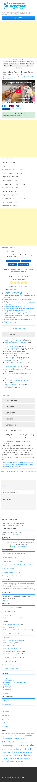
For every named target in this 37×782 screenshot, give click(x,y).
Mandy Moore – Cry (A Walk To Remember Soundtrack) (18, 565)
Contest (6, 615)
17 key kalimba (18, 736)
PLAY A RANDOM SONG (18, 328)
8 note (12, 736)
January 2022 (9, 645)
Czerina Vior (5, 719)
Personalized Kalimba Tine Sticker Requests (17, 630)
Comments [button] (10, 413)
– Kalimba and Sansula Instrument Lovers (14, 682)
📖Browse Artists (8, 61)
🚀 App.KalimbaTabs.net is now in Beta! (13, 553)
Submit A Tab (12, 264)
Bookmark (6, 109)
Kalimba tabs (26, 745)
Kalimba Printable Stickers (12, 624)
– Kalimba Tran (6, 689)
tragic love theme (11, 466)
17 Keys (24, 736)
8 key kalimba (9, 733)
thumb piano (27, 758)
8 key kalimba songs (17, 733)
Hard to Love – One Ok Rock (28, 471)
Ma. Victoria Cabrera (8, 704)
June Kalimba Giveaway (11, 648)
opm (3, 758)
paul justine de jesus (8, 723)
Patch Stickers (9, 627)
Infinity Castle (24, 464)
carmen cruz (5, 700)
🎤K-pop (32, 63)
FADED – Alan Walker (8, 568)
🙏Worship (18, 68)
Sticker (31, 269)
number (23, 755)
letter (27, 752)
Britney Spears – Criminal (9, 576)
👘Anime (17, 63)
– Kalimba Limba (7, 679)
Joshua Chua (5, 712)
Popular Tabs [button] (11, 334)
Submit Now (14, 534)
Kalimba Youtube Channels (11, 668)
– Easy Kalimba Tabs (8, 680)
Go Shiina (18, 464)
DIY (5, 621)
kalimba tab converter (21, 456)
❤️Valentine (16, 61)
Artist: (10, 255)
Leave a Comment (23, 264)
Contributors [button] (11, 425)
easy (15, 738)
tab (13, 758)
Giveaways (7, 637)
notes (17, 754)
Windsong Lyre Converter (18, 271)
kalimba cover (27, 742)
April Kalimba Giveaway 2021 (13, 640)
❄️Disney (11, 63)
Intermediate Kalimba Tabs (27, 77)
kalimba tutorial (22, 749)
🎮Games (22, 63)
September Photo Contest (12, 618)
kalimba (6, 741)
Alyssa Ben (5, 726)
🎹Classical (12, 66)
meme (31, 752)
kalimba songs (7, 746)
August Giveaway (10, 643)
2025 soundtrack (8, 462)
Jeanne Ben (5, 708)
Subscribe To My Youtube (13, 261)
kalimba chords (17, 742)
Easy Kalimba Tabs (9, 633)
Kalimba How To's (9, 661)
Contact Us (5, 600)
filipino (25, 738)
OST (7, 758)
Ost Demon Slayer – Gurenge (12, 323)
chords (10, 738)
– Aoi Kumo (5, 684)
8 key (4, 733)
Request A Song (26, 261)
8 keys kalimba (29, 733)
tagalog (21, 758)
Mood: (10, 256)
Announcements (8, 611)
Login (4, 486)
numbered (29, 755)
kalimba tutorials (7, 752)
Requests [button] (9, 419)
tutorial (5, 761)
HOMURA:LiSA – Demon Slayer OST (14, 310)
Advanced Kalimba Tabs (11, 608)
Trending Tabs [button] (11, 401)
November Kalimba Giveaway (13, 651)
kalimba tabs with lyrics (7, 749)
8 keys (23, 733)
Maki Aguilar (5, 715)
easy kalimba (20, 738)
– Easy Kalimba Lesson (8, 688)
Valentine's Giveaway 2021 (12, 654)
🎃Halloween (30, 61)
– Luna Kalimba (6, 686)
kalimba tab (16, 746)
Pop (10, 758)
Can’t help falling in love (9, 557)
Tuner (25, 269)
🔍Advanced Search (18, 59)
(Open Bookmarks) (15, 109)
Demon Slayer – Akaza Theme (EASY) (14, 292)
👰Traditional (30, 66)
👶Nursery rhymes (20, 66)
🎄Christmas (23, 61)
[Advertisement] (18, 39)
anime (29, 736)
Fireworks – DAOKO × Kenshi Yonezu (12, 561)
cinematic (26, 462)
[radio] (11, 283)
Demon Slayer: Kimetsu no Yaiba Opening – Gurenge (19, 308)
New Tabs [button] (10, 407)
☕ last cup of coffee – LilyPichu (11, 572)
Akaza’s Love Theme (18, 462)
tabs (16, 758)
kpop (23, 752)
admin (16, 77)
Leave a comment (8, 78)
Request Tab (19, 525)
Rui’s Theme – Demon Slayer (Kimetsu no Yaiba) (17, 294)
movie (3, 755)
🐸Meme (5, 63)
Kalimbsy (16, 752)
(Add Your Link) (6, 693)
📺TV (27, 63)
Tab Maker (20, 269)
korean (20, 752)
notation (9, 755)
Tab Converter (11, 269)
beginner (5, 738)
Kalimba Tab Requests (10, 665)
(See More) (6, 395)
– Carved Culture (7, 677)
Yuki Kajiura (19, 466)
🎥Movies (6, 66)
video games (18, 761)
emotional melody (10, 464)
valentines (11, 761)
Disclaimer (21, 777)
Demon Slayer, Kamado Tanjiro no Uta (15, 306)
